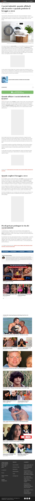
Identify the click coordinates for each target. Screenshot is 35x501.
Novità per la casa (16, 467)
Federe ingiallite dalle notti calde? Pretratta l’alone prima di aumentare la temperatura (28, 466)
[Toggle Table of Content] (32, 87)
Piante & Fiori (15, 469)
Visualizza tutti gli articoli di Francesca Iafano (12, 260)
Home (2, 3)
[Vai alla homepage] (4, 1)
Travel (14, 473)
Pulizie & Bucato (6, 3)
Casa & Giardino (15, 464)
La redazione (4, 470)
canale (31, 1)
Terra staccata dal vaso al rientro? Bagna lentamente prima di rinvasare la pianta (28, 491)
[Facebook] (25, 498)
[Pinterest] (27, 498)
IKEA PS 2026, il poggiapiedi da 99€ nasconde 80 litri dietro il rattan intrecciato (28, 485)
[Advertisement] (17, 61)
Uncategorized (15, 475)
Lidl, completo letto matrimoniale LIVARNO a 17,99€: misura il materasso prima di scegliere (28, 479)
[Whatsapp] (29, 498)
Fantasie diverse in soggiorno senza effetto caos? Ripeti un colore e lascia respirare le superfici (28, 472)
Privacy (3, 472)
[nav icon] (26, 1)
